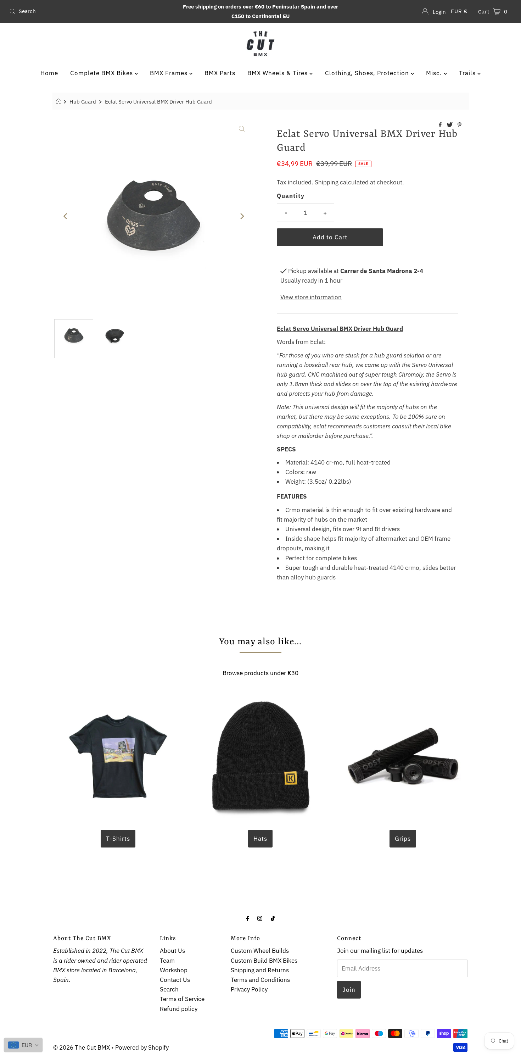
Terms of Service (182, 999)
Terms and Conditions (260, 980)
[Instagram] (259, 918)
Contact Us (175, 980)
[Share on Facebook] (441, 125)
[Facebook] (247, 918)
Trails (468, 73)
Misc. (435, 73)
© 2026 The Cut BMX (81, 1047)
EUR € (459, 11)
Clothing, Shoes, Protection (368, 73)
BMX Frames (169, 73)
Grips (403, 839)
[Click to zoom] (242, 128)
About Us (172, 951)
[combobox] (89, 11)
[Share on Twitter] (450, 125)
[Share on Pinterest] (459, 125)
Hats (260, 839)
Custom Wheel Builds (260, 951)
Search (169, 989)
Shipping (326, 182)
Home (49, 73)
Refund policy (178, 1009)
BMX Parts (220, 73)
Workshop (173, 970)
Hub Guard (82, 101)
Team (167, 961)
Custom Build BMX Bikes (264, 961)
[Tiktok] (273, 918)
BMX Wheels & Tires (278, 73)
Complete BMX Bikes (102, 73)
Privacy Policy (249, 989)
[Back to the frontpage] (59, 101)
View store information (311, 297)
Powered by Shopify (142, 1047)
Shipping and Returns (260, 970)
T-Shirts (118, 839)
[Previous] (65, 216)
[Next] (242, 216)
